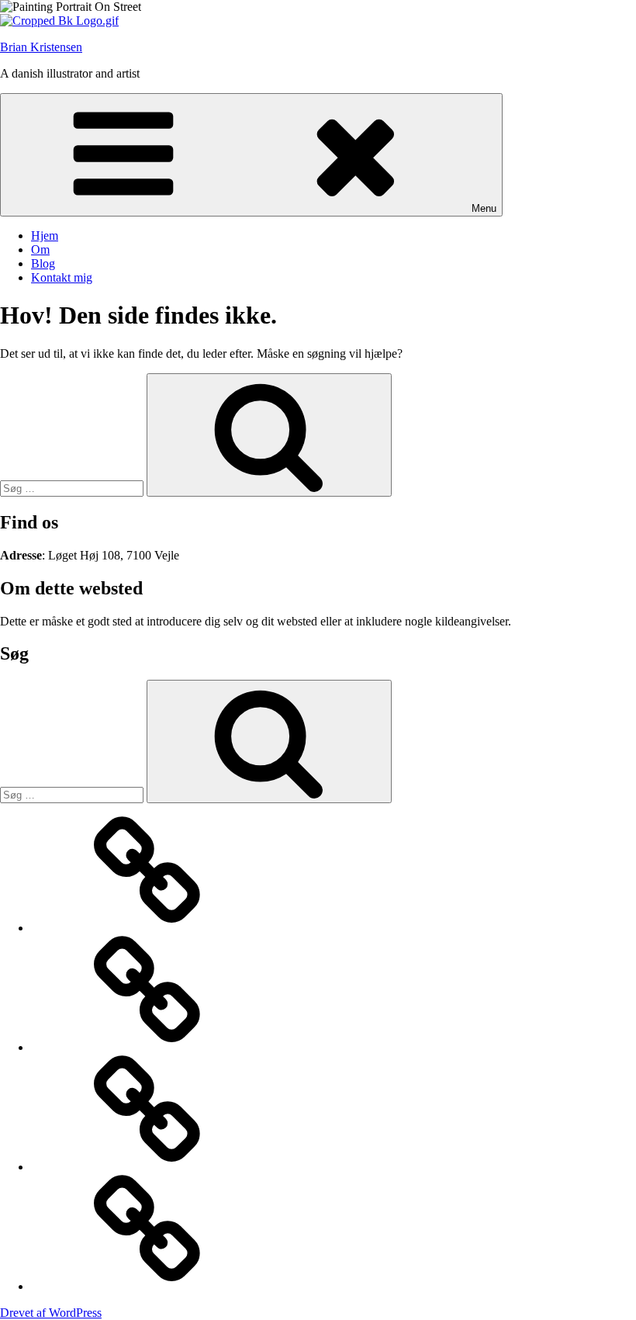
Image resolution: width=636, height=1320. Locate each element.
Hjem (44, 235)
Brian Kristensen (41, 47)
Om (40, 249)
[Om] (147, 1047)
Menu (484, 208)
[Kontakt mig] (147, 1286)
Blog (43, 263)
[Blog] (147, 1166)
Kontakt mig (61, 277)
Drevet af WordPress (51, 1312)
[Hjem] (147, 927)
